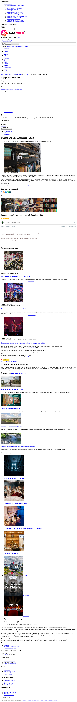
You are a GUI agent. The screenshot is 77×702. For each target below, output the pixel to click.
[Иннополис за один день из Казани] (11, 386)
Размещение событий (9, 680)
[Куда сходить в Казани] (17, 36)
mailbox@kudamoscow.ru (10, 663)
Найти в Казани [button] (4, 1)
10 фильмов (26, 616)
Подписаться (21, 621)
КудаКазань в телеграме (10, 648)
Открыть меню (4, 24)
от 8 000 (31, 315)
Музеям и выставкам (9, 683)
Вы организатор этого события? (9, 361)
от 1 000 (31, 347)
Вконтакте (6, 645)
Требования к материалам (10, 681)
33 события (26, 595)
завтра (12, 46)
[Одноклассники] (4, 192)
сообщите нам (30, 356)
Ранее (13, 226)
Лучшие (8, 226)
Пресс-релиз (7, 670)
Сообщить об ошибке (9, 661)
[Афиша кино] (13, 616)
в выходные (18, 46)
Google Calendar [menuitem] (8, 131)
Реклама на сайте (8, 691)
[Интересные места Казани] (13, 575)
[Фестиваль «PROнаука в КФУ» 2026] (38, 260)
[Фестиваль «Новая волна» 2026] (38, 292)
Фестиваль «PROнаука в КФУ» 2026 (15, 277)
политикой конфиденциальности (48, 700)
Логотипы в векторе (9, 695)
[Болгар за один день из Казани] (11, 405)
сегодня (9, 46)
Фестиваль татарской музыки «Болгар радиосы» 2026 (23, 343)
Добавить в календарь (6, 128)
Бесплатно (31, 281)
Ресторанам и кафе (8, 684)
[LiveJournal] (10, 192)
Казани (18, 37)
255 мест (25, 575)
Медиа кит (6, 693)
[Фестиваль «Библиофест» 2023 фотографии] (8, 212)
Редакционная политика (10, 671)
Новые (2, 226)
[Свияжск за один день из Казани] (11, 423)
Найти (2, 27)
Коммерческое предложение (11, 692)
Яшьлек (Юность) (8, 112)
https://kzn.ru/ (31, 185)
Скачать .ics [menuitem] (7, 134)
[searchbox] (38, 27)
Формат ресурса (8, 674)
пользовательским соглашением (30, 700)
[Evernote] (8, 192)
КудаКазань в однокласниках (11, 646)
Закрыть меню (12, 24)
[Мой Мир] (6, 192)
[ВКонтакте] (1, 192)
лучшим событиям (6, 41)
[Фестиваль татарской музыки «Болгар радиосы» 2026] (38, 326)
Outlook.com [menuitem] (7, 132)
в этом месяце (24, 46)
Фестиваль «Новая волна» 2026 (13, 309)
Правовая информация (9, 672)
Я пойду (3, 124)
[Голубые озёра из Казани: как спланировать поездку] (11, 443)
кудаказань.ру (4, 654)
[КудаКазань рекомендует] (13, 595)
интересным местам (7, 40)
